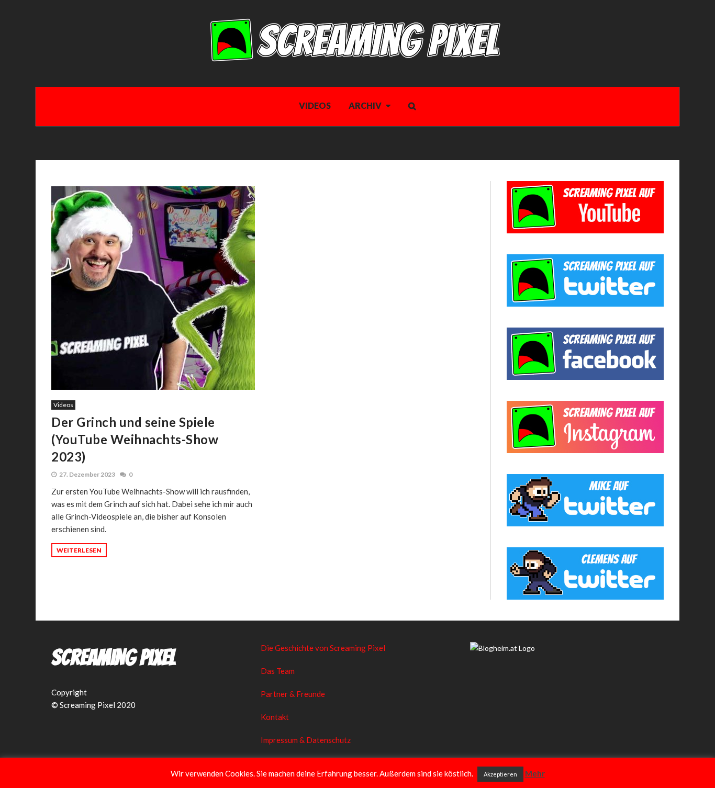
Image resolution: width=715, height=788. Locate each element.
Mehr (535, 773)
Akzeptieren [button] (500, 774)
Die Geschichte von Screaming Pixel (323, 647)
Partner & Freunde (293, 694)
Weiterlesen (79, 550)
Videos (63, 405)
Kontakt (275, 717)
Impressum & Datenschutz (306, 740)
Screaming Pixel (113, 658)
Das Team (278, 671)
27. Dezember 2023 (87, 474)
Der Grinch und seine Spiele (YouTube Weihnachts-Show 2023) (134, 439)
